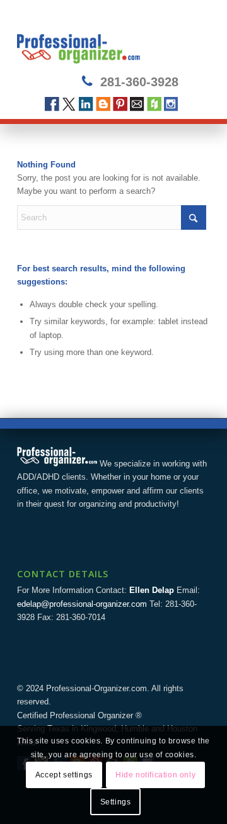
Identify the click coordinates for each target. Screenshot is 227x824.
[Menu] (192, 38)
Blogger (103, 104)
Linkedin (86, 104)
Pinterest (120, 104)
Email (137, 104)
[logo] (94, 38)
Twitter (69, 104)
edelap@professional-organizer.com (82, 604)
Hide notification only (155, 774)
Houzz (154, 104)
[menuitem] (192, 38)
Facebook (52, 104)
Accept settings (64, 774)
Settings (115, 802)
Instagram (171, 104)
